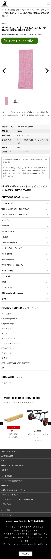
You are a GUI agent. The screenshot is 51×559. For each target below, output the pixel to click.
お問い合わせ (6, 504)
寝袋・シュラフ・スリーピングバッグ (15, 209)
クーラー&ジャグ (7, 259)
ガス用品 (4, 237)
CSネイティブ (7, 348)
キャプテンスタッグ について (12, 451)
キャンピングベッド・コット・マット (15, 214)
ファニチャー (6, 220)
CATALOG (5, 461)
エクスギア (6, 328)
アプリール (6, 353)
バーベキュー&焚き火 (9, 242)
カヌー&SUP (6, 276)
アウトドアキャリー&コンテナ (12, 265)
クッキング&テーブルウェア (11, 248)
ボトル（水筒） (7, 254)
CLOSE (25, 554)
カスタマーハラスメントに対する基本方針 (17, 499)
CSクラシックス (8, 323)
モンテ (4, 333)
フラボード (6, 358)
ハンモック (5, 226)
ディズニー (6, 383)
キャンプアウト (8, 338)
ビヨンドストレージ (10, 343)
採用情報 (4, 485)
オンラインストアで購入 (20, 40)
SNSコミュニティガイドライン (13, 490)
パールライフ (6, 515)
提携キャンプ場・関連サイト (12, 465)
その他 (3, 299)
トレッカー (6, 314)
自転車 (3, 282)
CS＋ (3, 368)
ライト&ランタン (7, 231)
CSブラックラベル (9, 318)
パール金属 (5, 510)
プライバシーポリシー (9, 495)
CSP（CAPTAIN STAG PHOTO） (16, 363)
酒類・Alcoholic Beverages (12, 293)
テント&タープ (6, 203)
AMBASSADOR (7, 456)
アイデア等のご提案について (12, 481)
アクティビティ (7, 287)
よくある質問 (6, 476)
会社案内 (4, 470)
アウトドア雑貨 (7, 270)
